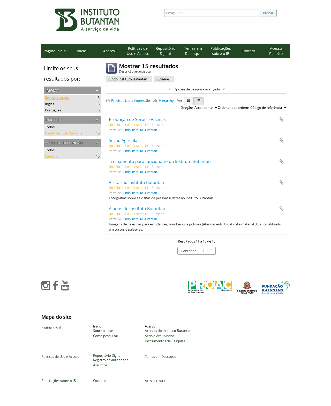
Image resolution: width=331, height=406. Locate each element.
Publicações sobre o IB (220, 51)
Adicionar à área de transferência (281, 119)
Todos (50, 127)
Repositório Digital (165, 51)
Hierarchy (166, 100)
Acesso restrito (156, 380)
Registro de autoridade (110, 360)
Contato (248, 50)
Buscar (268, 13)
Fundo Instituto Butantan (65, 133)
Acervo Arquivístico (159, 335)
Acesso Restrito (276, 51)
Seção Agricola (123, 140)
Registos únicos (57, 97)
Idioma (52, 90)
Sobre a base (103, 330)
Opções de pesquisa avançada (197, 89)
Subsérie (51, 156)
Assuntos (100, 365)
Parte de (54, 119)
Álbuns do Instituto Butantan (137, 208)
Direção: (186, 107)
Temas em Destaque (193, 51)
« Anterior (188, 250)
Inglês (49, 104)
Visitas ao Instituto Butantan (136, 182)
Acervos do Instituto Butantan (168, 330)
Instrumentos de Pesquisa (165, 341)
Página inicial (55, 50)
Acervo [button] (109, 50)
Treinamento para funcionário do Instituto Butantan (160, 161)
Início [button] (81, 50)
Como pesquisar (105, 335)
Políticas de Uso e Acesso (138, 51)
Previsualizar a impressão (130, 100)
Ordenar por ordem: (233, 107)
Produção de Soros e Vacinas (137, 119)
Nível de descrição (64, 142)
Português (53, 110)
